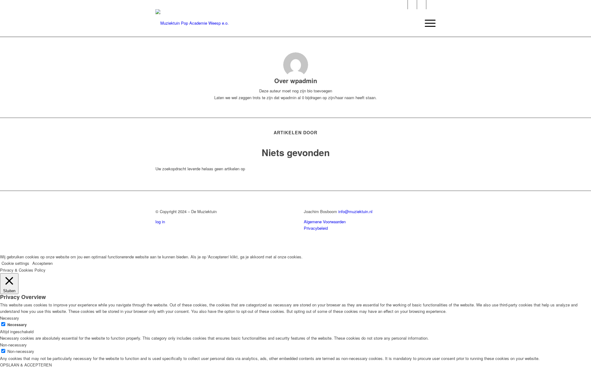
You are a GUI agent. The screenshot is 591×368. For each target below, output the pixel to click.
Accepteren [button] (42, 263)
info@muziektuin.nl (355, 211)
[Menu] (428, 23)
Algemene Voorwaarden (325, 221)
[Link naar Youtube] (403, 4)
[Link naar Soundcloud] (431, 4)
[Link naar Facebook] (421, 4)
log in (160, 221)
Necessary (17, 324)
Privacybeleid (316, 228)
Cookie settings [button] (15, 263)
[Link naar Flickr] (412, 4)
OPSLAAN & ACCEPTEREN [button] (26, 365)
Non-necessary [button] (13, 345)
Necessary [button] (9, 318)
